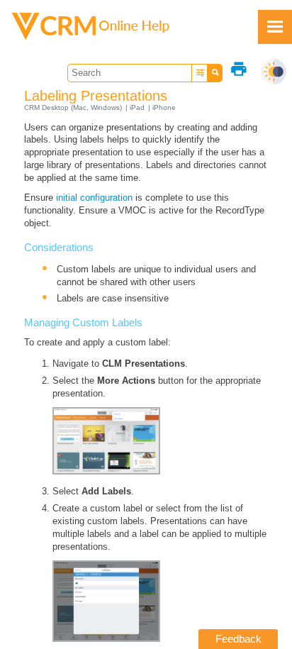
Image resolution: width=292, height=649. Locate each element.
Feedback (238, 639)
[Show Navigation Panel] (275, 27)
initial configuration (94, 197)
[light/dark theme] (273, 71)
